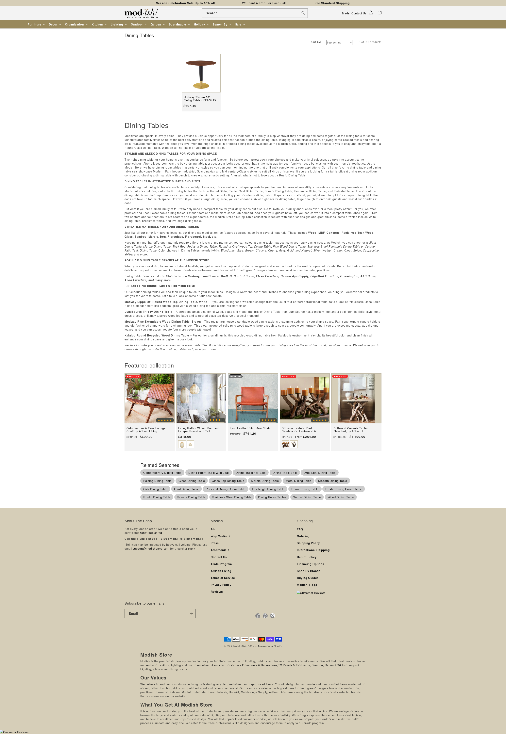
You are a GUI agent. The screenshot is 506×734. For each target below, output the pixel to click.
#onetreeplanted (151, 533)
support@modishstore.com (151, 548)
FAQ (300, 529)
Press (215, 543)
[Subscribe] (191, 613)
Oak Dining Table (155, 489)
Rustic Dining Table (156, 497)
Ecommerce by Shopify (270, 645)
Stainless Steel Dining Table (231, 497)
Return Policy (307, 557)
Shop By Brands (308, 571)
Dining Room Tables (272, 497)
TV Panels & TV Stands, (294, 665)
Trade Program (221, 564)
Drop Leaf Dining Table (319, 472)
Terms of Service (223, 578)
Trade (346, 13)
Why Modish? (221, 536)
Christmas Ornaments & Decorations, (253, 665)
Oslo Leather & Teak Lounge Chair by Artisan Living (146, 430)
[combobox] (255, 13)
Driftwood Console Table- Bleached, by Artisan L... (350, 430)
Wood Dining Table (341, 497)
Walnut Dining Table (307, 497)
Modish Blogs (307, 585)
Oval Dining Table (186, 489)
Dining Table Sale (285, 472)
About (215, 529)
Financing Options (310, 564)
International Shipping (313, 550)
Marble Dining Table (265, 481)
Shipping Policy (308, 543)
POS (250, 645)
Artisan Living (221, 571)
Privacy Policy (221, 585)
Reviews (217, 592)
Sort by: (316, 42)
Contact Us (358, 13)
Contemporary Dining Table (162, 472)
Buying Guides (308, 578)
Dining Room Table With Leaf (208, 472)
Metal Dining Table (299, 481)
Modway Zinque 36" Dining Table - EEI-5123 (199, 99)
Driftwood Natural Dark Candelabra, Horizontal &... (300, 430)
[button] (379, 12)
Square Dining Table (191, 497)
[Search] (303, 13)
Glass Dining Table (191, 481)
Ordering (303, 536)
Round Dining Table (305, 489)
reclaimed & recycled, (212, 665)
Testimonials (220, 550)
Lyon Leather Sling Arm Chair (250, 428)
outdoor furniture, (158, 665)
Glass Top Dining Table (228, 481)
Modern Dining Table (332, 481)
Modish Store (240, 645)
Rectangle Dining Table (268, 489)
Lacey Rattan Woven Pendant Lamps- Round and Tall (198, 430)
